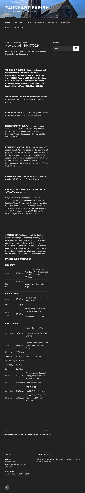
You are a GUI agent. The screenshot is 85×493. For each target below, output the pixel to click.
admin (24, 42)
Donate (28, 22)
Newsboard (39, 22)
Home (7, 22)
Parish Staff (52, 22)
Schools (8, 28)
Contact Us (19, 28)
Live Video (18, 22)
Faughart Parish (27, 7)
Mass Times (65, 22)
